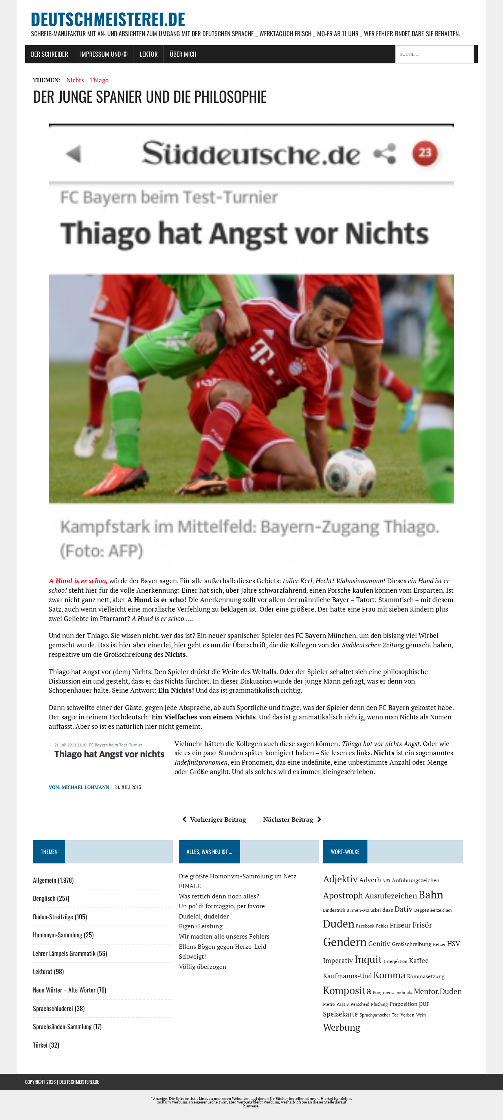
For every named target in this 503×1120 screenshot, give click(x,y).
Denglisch (44, 898)
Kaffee (419, 960)
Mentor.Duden (438, 991)
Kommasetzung (425, 976)
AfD (386, 880)
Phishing (379, 1004)
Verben (407, 1015)
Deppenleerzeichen (433, 910)
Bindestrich (334, 910)
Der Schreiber (49, 54)
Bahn (431, 894)
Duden (338, 924)
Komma (389, 974)
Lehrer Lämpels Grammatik (64, 953)
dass (387, 909)
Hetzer (439, 944)
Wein (421, 1015)
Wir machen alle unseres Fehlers (224, 936)
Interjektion (396, 961)
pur (424, 1003)
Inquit (368, 959)
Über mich (183, 54)
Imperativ (338, 960)
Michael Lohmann (85, 787)
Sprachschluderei (53, 1008)
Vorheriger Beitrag (218, 819)
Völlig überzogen (202, 966)
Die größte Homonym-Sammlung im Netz (238, 876)
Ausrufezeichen (391, 896)
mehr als (403, 992)
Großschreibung (411, 944)
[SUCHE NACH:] (436, 53)
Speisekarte (340, 1014)
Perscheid (360, 1004)
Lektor (149, 54)
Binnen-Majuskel (364, 910)
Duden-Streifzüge (53, 916)
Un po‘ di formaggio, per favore (222, 906)
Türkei (40, 1045)
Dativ (404, 909)
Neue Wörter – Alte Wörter (64, 989)
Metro (329, 1004)
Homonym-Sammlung (57, 934)
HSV (453, 943)
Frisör (422, 925)
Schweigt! (192, 956)
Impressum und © (104, 54)
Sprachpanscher (375, 1015)
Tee (395, 1015)
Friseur (400, 925)
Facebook (365, 926)
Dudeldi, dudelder (204, 916)
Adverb (370, 880)
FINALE (190, 886)
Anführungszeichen (415, 880)
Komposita (347, 990)
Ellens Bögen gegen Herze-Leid (222, 946)
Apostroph (343, 895)
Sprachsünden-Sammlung (62, 1026)
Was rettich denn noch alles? (219, 896)
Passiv (342, 1004)
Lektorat (42, 971)
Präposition (403, 1003)
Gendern (345, 941)
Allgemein (44, 880)
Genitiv (379, 943)
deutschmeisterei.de (79, 1081)
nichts (75, 80)
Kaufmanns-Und (347, 976)
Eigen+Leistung (200, 926)
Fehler (382, 926)
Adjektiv (340, 878)
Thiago (99, 80)
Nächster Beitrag (288, 819)
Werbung (341, 1027)
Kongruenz (383, 992)
